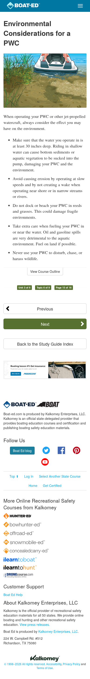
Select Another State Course (60, 476)
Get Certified (52, 485)
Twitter (46, 450)
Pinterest (76, 450)
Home (33, 485)
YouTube (45, 462)
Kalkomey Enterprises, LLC (58, 631)
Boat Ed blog (22, 450)
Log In (28, 476)
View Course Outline (45, 271)
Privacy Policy (71, 664)
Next (45, 324)
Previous (45, 309)
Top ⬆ (14, 476)
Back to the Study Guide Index (45, 344)
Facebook (61, 450)
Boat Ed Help (13, 594)
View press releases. (35, 624)
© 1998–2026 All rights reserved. (24, 664)
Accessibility (53, 664)
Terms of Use (44, 668)
